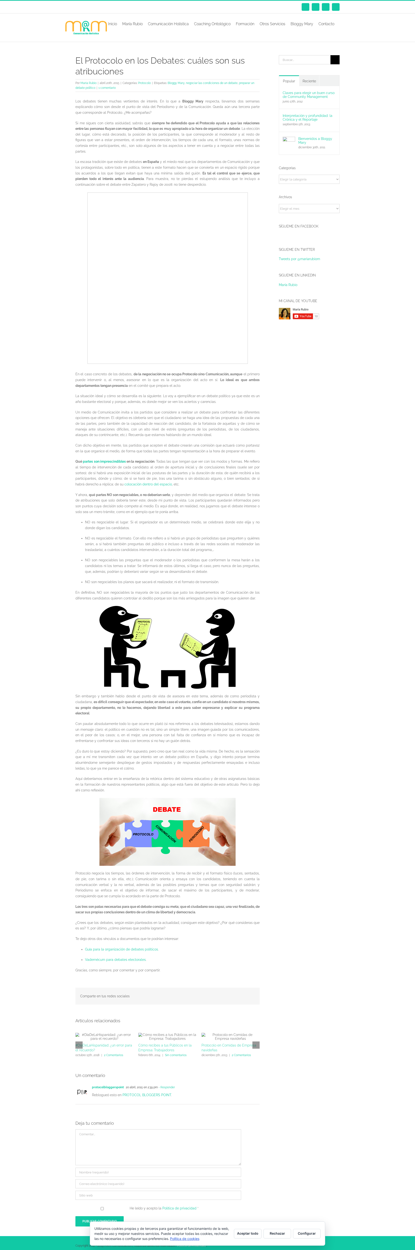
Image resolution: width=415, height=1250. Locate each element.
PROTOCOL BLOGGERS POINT (146, 1095)
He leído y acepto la (164, 1208)
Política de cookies (184, 1239)
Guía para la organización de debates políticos (121, 949)
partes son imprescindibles (104, 461)
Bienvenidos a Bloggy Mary (315, 140)
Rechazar (277, 1233)
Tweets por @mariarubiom (299, 259)
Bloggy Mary (176, 83)
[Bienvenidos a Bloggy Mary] (289, 139)
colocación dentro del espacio (148, 484)
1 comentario (107, 88)
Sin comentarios (176, 1055)
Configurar (307, 1233)
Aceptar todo (247, 1233)
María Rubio (288, 285)
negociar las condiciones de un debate (212, 83)
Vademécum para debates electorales (115, 960)
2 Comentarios (113, 1055)
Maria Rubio (88, 83)
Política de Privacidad (191, 1245)
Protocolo (144, 83)
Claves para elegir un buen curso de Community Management (309, 95)
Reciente (309, 81)
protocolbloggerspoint (108, 1087)
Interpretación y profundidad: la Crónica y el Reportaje (307, 117)
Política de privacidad (179, 1208)
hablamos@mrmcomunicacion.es (116, 7)
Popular (289, 81)
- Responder (166, 1087)
